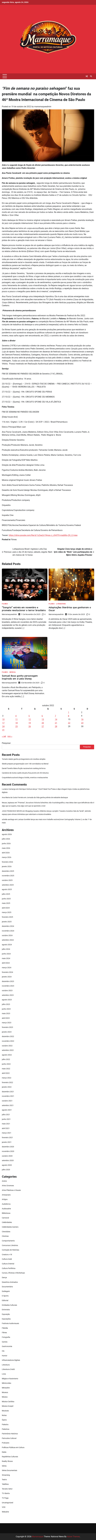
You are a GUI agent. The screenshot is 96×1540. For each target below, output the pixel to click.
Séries (4, 1466)
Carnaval (5, 1218)
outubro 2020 (7, 1156)
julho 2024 (6, 949)
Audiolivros (6, 1204)
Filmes (14, 539)
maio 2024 (6, 958)
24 (3, 726)
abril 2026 (6, 853)
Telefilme (5, 1484)
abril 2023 (6, 1018)
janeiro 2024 (7, 977)
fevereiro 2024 (7, 972)
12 (29, 719)
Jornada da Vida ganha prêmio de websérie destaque (47, 797)
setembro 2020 (8, 1160)
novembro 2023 (8, 986)
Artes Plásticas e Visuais (11, 1190)
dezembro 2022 (8, 1036)
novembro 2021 (8, 1096)
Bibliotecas (6, 1213)
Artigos (5, 1199)
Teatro (4, 1480)
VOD (3, 1507)
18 (16, 723)
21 (56, 723)
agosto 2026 (7, 834)
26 (29, 726)
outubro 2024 (7, 935)
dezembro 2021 (8, 1092)
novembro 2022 (8, 1041)
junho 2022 (6, 1064)
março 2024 (6, 968)
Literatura (61, 604)
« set (4, 736)
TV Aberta (6, 1493)
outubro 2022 (7, 1046)
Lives (4, 1374)
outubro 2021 (7, 1101)
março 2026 (6, 857)
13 (43, 719)
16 (82, 719)
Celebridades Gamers (10, 1227)
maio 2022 (6, 1069)
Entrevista (6, 1310)
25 (16, 726)
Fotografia (6, 1337)
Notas (4, 1415)
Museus (5, 1392)
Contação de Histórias (10, 1250)
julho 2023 (6, 1004)
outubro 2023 (7, 990)
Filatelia (5, 1328)
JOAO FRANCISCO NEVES (12, 811)
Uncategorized (7, 1503)
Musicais (5, 1411)
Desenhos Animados (10, 1282)
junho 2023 (6, 1009)
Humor (4, 1356)
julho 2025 (6, 894)
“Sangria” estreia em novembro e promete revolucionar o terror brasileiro (24, 609)
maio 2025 (6, 903)
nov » (10, 736)
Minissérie (6, 1388)
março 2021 (6, 1133)
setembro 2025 (8, 885)
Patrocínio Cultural (9, 1438)
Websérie (5, 1512)
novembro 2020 (8, 1151)
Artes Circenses (8, 1186)
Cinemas (5, 1236)
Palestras (5, 1429)
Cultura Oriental (8, 1264)
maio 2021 (6, 1124)
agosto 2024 (7, 945)
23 (82, 723)
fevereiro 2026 (7, 862)
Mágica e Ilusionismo (10, 1379)
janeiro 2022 (7, 1087)
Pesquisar (6, 743)
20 (43, 723)
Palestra (5, 1424)
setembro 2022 (8, 1050)
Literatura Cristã (8, 1369)
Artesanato (6, 1195)
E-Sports (5, 1296)
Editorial (5, 1300)
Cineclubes (6, 1232)
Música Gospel (7, 1406)
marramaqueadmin (42, 106)
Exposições (6, 1319)
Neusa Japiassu (8, 803)
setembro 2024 (8, 940)
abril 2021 (6, 1128)
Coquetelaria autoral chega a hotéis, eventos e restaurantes (25, 778)
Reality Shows (7, 1461)
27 (43, 726)
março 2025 (6, 912)
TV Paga (5, 1498)
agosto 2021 (7, 1110)
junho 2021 (6, 1119)
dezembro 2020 (8, 1147)
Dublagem (6, 1291)
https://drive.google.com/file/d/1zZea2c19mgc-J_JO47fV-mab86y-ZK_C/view (43, 535)
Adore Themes (73, 1536)
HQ (3, 1351)
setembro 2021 (8, 1105)
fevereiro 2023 (7, 1027)
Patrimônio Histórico (10, 1434)
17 (3, 723)
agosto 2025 (7, 889)
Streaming (6, 1475)
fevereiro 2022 (7, 1082)
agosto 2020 (7, 1165)
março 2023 (6, 1023)
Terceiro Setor (7, 1489)
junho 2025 (6, 899)
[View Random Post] (86, 76)
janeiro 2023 (7, 1032)
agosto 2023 (7, 1000)
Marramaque (37, 1536)
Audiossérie (6, 1209)
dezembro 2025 (8, 871)
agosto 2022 (7, 1055)
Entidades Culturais (9, 1305)
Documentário (7, 1287)
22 (69, 723)
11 (16, 719)
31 (3, 730)
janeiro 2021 (7, 1142)
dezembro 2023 (8, 981)
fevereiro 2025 (7, 917)
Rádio (4, 1452)
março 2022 (6, 1078)
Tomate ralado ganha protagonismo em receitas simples (23, 759)
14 (56, 719)
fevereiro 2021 (7, 1137)
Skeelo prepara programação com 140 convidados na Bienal (25, 764)
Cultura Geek (7, 1259)
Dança (4, 1277)
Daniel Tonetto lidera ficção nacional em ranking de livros (24, 768)
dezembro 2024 (8, 926)
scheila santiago (8, 819)
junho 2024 (6, 954)
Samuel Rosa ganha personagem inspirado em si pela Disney (20, 677)
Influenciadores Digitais (11, 1360)
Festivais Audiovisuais (10, 1323)
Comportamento (8, 1241)
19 (29, 723)
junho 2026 (6, 843)
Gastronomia (7, 1346)
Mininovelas (6, 1383)
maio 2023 (6, 1013)
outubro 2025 (7, 880)
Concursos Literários (10, 1245)
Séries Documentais (9, 1470)
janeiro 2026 (7, 866)
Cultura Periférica (8, 1268)
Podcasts (5, 1443)
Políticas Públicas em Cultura (13, 1447)
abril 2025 (6, 908)
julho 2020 (6, 1170)
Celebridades (7, 1222)
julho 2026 (6, 839)
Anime (4, 1181)
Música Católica (8, 1402)
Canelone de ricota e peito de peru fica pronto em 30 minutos (25, 773)
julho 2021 (6, 1115)
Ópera (4, 1420)
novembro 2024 (8, 931)
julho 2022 (6, 1059)
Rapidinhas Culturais (10, 1457)
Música (13, 672)
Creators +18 (7, 1255)
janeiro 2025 (7, 922)
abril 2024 (6, 963)
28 (56, 726)
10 (3, 719)
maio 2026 (6, 848)
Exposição (6, 1314)
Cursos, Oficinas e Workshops (13, 1273)
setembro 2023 (8, 995)
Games (4, 1342)
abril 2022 (6, 1073)
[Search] (91, 76)
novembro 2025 (8, 876)
